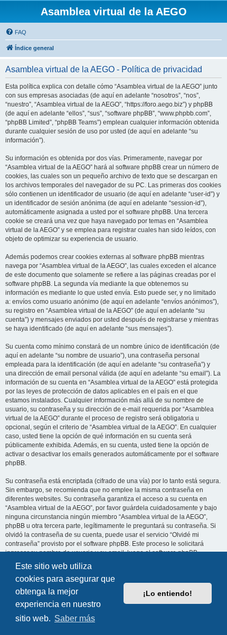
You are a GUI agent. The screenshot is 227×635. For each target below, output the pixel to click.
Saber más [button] (74, 618)
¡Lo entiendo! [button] (167, 593)
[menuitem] (15, 32)
